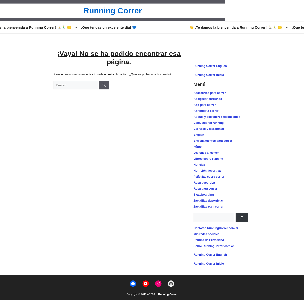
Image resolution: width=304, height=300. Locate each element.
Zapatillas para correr (209, 206)
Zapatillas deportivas (208, 200)
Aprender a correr (206, 110)
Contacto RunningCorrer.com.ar (216, 228)
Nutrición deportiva (207, 170)
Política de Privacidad (209, 240)
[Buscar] (104, 85)
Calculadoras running (209, 122)
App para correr (205, 105)
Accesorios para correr (210, 93)
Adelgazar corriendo (208, 99)
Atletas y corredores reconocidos (217, 116)
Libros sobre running (208, 158)
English (199, 134)
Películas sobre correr (209, 176)
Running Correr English (210, 66)
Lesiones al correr (206, 152)
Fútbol (198, 146)
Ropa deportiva (204, 182)
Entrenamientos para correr (213, 140)
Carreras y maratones (209, 128)
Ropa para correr (205, 188)
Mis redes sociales (206, 234)
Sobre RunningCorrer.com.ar (214, 246)
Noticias (199, 164)
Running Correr (112, 10)
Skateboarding (204, 194)
